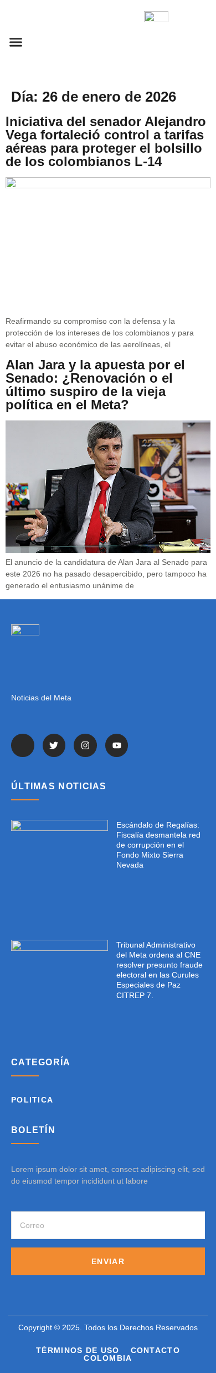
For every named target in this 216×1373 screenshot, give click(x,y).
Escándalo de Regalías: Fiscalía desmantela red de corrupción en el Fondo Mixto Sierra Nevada (158, 845)
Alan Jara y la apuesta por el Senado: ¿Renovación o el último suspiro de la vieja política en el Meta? (95, 384)
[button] (16, 41)
